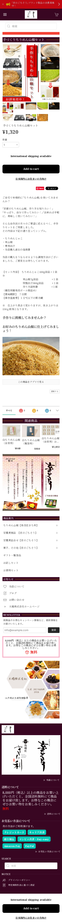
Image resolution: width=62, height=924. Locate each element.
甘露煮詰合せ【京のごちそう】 (21, 540)
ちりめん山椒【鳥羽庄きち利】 (21, 525)
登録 (53, 629)
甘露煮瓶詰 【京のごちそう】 (20, 532)
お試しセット (11, 562)
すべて (9, 410)
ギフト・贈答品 (12, 555)
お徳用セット (11, 570)
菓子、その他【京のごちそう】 (21, 547)
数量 (4, 139)
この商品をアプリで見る (31, 381)
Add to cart (31, 169)
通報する (54, 391)
